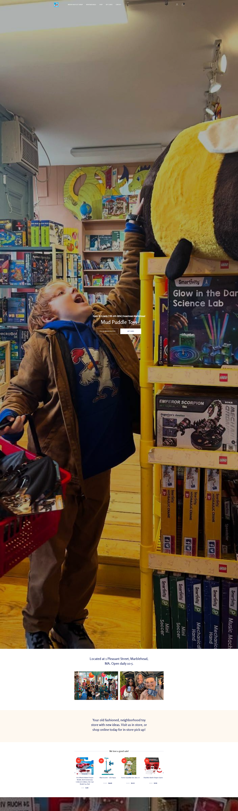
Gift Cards (109, 4)
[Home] (56, 4)
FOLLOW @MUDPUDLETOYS (108, 331)
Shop (101, 4)
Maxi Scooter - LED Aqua (108, 777)
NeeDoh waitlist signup (75, 4)
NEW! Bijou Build (91, 4)
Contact (118, 4)
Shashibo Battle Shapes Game (153, 777)
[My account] (177, 5)
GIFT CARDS (130, 331)
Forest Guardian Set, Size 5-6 (130, 777)
